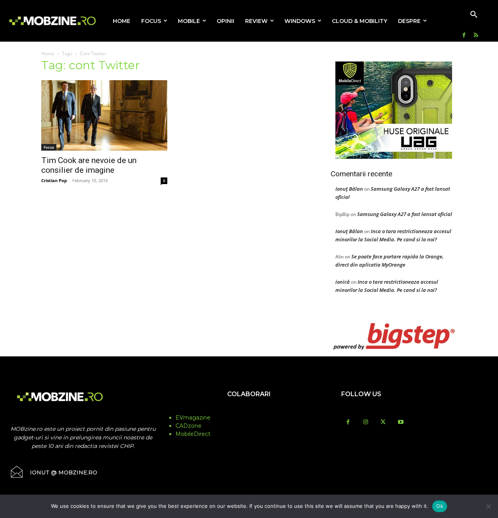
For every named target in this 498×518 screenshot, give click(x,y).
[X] (383, 422)
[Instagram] (365, 422)
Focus (49, 147)
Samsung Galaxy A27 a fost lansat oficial (404, 214)
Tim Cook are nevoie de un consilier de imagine (89, 165)
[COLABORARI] (249, 409)
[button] (474, 15)
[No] (488, 506)
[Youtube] (400, 422)
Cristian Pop (54, 180)
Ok (439, 506)
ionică (342, 281)
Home (47, 53)
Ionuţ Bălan (349, 188)
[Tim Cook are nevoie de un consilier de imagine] (104, 115)
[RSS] (476, 36)
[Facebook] (464, 36)
